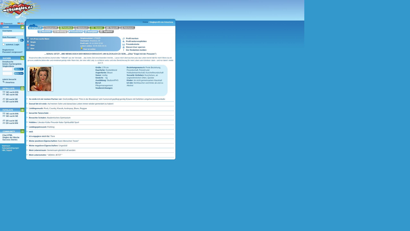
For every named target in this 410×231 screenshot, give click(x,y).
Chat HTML (7, 135)
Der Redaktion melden (136, 50)
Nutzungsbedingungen (10, 148)
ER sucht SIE (12, 99)
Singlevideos (8, 66)
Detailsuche (7, 62)
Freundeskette (132, 44)
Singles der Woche (10, 137)
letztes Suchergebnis (12, 64)
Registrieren (8, 50)
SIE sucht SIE (12, 95)
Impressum (6, 146)
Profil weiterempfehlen (136, 41)
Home (145, 22)
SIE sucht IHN (12, 92)
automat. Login (12, 44)
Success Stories (9, 140)
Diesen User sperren (135, 47)
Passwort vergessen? (12, 52)
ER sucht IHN (12, 102)
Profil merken (132, 38)
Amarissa (9, 82)
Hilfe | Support (7, 150)
